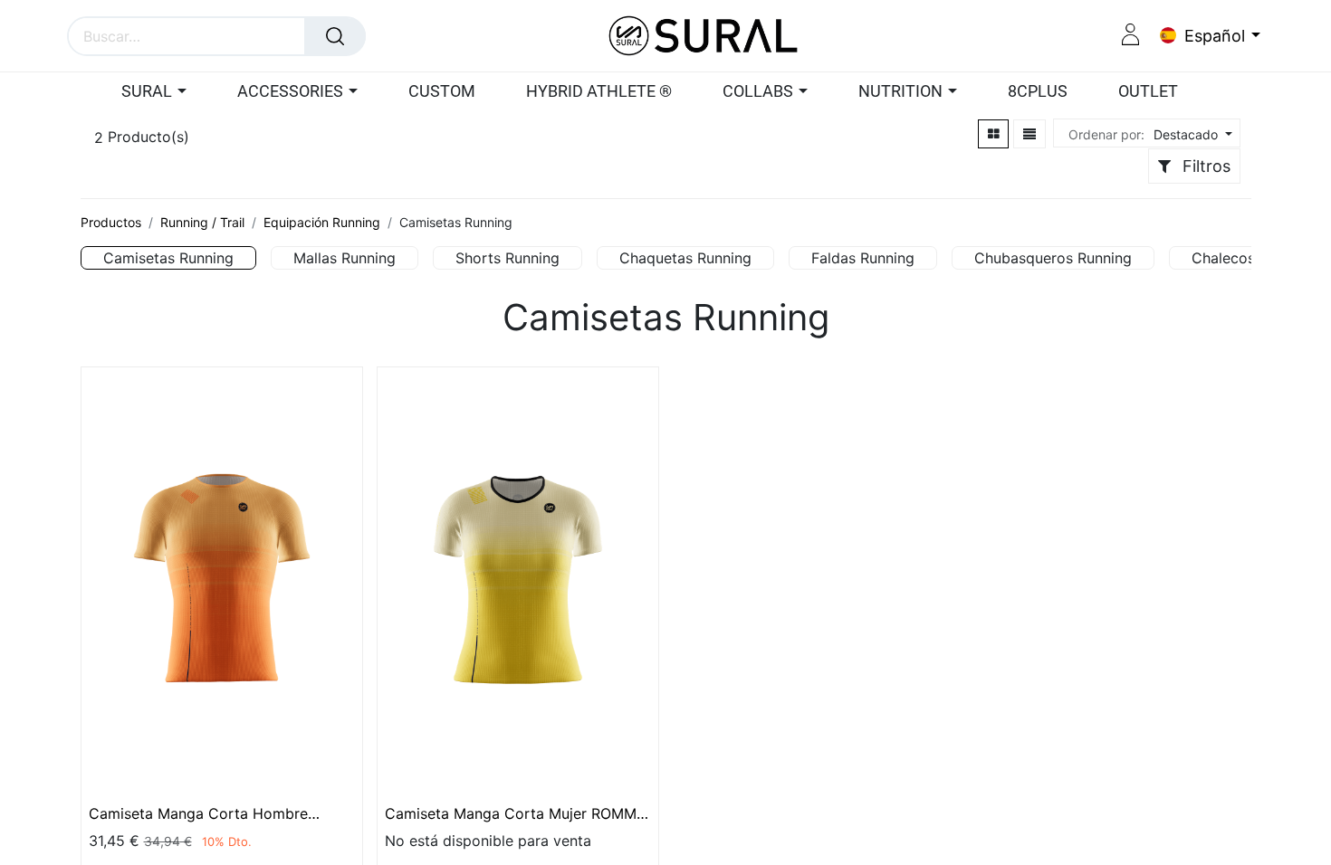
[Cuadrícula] (994, 133)
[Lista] (1029, 133)
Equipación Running (321, 222)
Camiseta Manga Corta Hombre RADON (198, 813)
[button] (1190, 134)
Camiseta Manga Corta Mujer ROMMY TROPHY (515, 813)
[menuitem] (442, 92)
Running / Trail (202, 222)
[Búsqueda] (335, 36)
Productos (111, 222)
